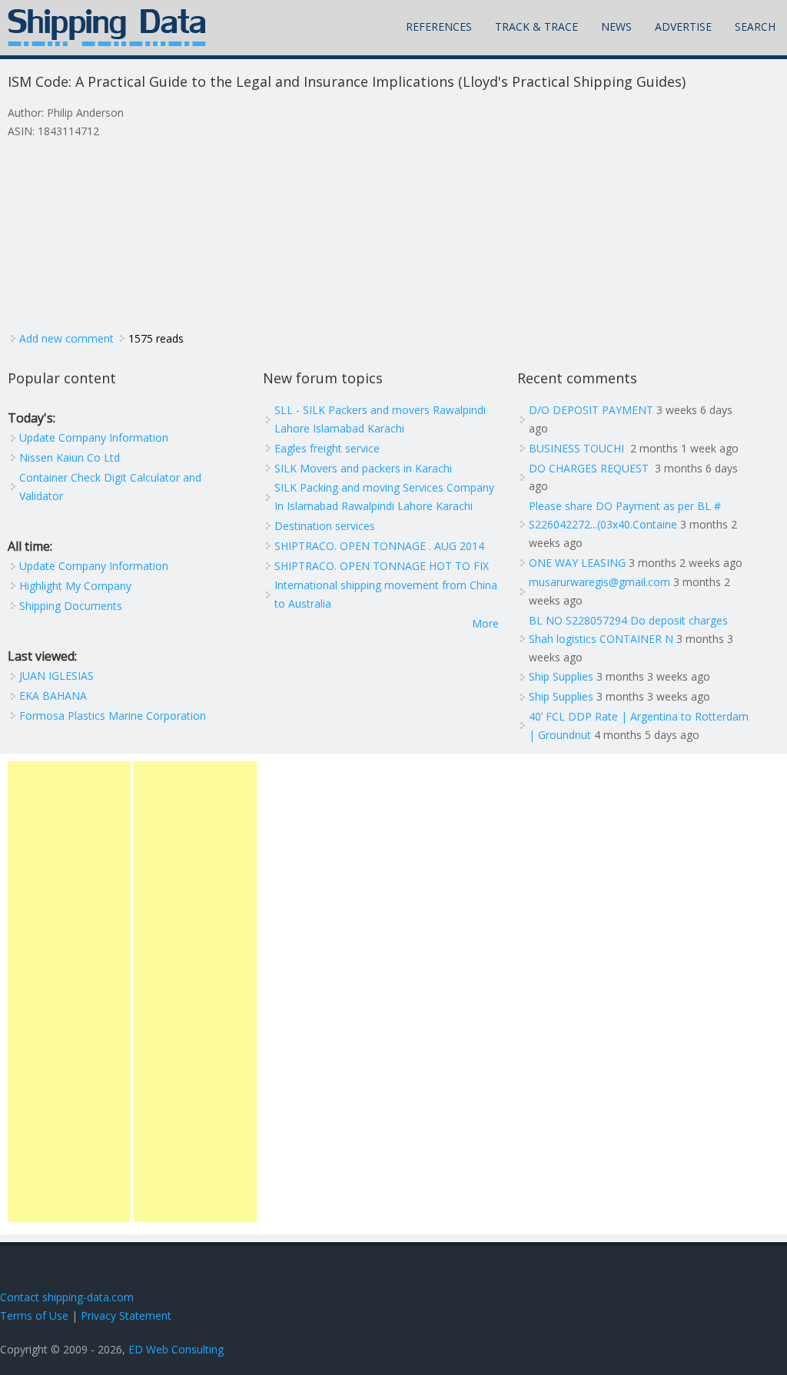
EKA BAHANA (53, 695)
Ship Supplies (561, 676)
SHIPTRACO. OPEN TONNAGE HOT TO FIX (381, 565)
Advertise (683, 26)
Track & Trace (536, 26)
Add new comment (66, 338)
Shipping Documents (70, 605)
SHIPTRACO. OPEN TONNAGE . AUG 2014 (379, 545)
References (439, 26)
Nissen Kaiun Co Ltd (69, 457)
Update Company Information (93, 437)
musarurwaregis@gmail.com (599, 582)
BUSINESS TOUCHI (578, 448)
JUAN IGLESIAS (56, 675)
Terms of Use (34, 1315)
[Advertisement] (69, 991)
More (485, 623)
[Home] (107, 27)
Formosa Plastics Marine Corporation (112, 715)
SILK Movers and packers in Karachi (363, 468)
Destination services (324, 526)
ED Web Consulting (176, 1349)
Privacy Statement (126, 1315)
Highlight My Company (75, 585)
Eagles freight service (327, 448)
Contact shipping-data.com (67, 1297)
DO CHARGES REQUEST (590, 468)
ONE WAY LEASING (577, 562)
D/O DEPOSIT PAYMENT (591, 410)
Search (755, 26)
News (616, 26)
